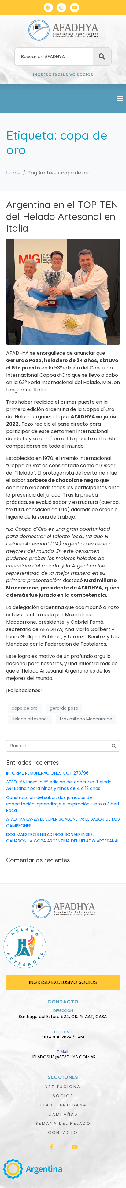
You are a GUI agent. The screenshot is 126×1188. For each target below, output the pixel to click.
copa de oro (25, 708)
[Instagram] (61, 7)
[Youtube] (74, 7)
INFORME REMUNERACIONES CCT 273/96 (47, 773)
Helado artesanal (30, 719)
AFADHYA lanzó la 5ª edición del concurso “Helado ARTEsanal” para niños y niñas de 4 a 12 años (59, 785)
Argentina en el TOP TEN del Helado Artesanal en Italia (62, 216)
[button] (120, 99)
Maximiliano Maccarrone (86, 719)
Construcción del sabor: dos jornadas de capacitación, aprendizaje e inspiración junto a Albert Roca (63, 803)
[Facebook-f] (51, 1147)
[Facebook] (48, 7)
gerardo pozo (64, 708)
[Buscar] (102, 56)
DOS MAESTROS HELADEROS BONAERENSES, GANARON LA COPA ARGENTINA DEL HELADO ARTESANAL (62, 837)
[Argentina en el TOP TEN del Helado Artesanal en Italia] (63, 291)
